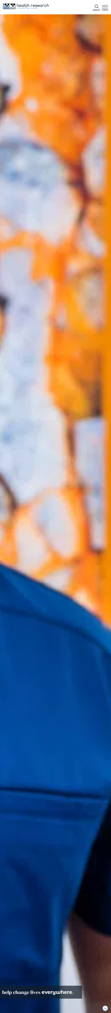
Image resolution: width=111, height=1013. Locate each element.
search (96, 10)
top (105, 1008)
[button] (105, 7)
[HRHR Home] (28, 7)
